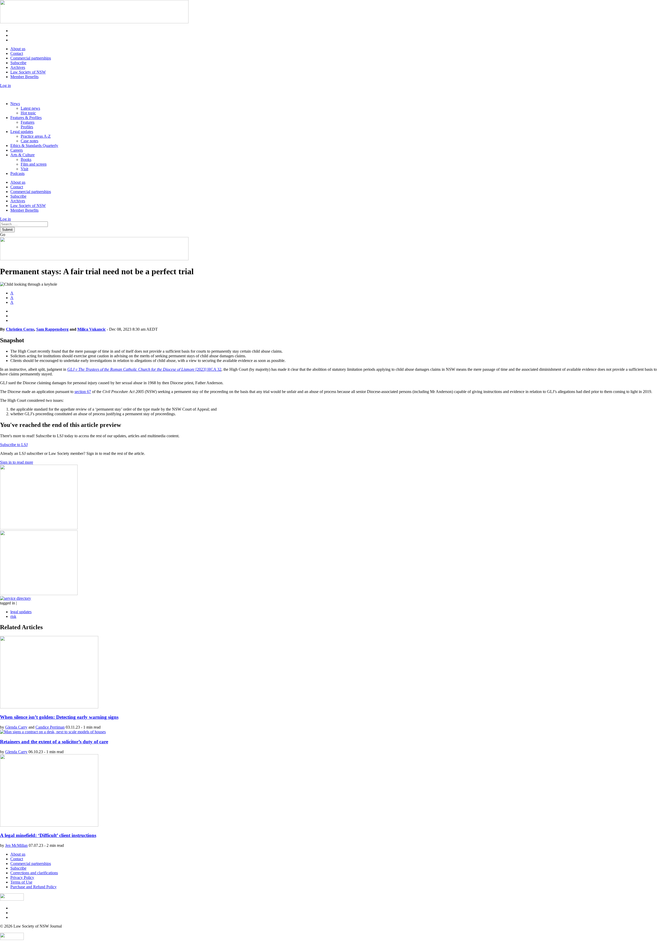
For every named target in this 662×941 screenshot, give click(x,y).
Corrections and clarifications (34, 873)
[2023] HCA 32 (144, 369)
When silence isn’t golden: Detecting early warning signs (59, 717)
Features (27, 122)
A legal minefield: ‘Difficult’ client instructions (48, 835)
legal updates (21, 612)
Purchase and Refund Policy (33, 887)
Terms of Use (21, 882)
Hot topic (28, 113)
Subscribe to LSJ (14, 444)
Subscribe (18, 63)
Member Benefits (24, 77)
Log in (5, 85)
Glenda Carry (16, 727)
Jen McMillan (16, 845)
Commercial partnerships (30, 58)
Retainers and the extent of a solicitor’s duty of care (54, 741)
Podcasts (17, 173)
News (15, 103)
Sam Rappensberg (52, 329)
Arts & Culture (22, 155)
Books (26, 159)
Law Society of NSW (28, 72)
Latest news (30, 108)
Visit (24, 169)
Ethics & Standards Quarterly (34, 145)
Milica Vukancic (91, 329)
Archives (17, 67)
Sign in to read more (16, 462)
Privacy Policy (22, 877)
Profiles (27, 127)
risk (13, 616)
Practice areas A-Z (36, 136)
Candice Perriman (50, 727)
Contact (16, 53)
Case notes (29, 141)
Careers (16, 150)
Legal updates (21, 131)
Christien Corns (20, 329)
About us (17, 49)
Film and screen (34, 164)
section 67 (82, 391)
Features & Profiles (26, 117)
